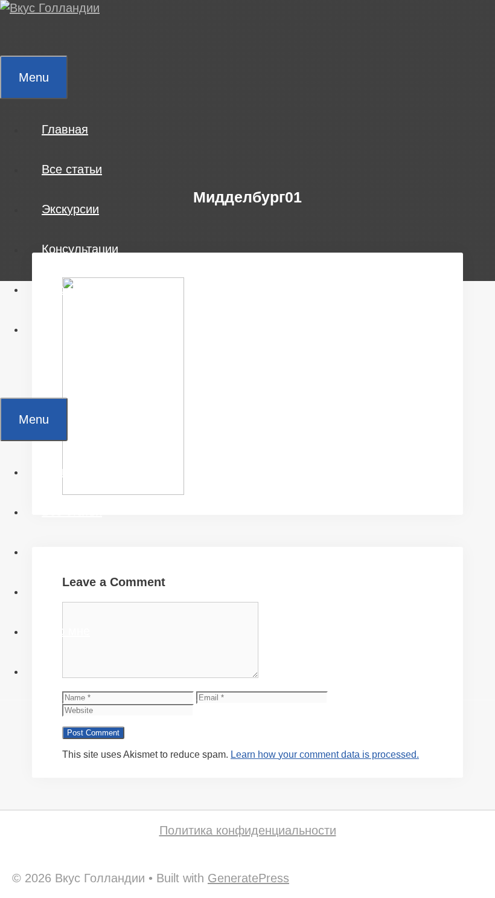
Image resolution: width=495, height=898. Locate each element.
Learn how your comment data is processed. (325, 754)
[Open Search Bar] (17, 35)
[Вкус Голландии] (50, 8)
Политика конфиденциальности (247, 830)
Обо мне (66, 289)
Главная (65, 129)
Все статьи (72, 169)
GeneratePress (248, 878)
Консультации (80, 249)
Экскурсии (70, 209)
